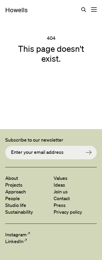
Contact (62, 198)
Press (60, 205)
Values (60, 178)
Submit (91, 152)
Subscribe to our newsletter (34, 140)
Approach (15, 191)
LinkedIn (14, 241)
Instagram (15, 234)
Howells (16, 10)
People (12, 198)
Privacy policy (68, 212)
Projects (13, 185)
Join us (61, 191)
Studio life (15, 205)
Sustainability (19, 212)
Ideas (59, 185)
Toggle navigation (93, 10)
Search (84, 10)
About (11, 178)
